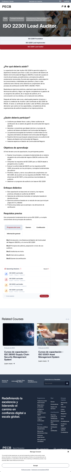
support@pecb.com (62, 449)
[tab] (13, 227)
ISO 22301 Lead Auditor (35, 47)
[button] (68, 452)
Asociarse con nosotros (35, 1)
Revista (11, 1)
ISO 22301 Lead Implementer (35, 43)
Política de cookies (26, 469)
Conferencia (5, 1)
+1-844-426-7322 (43, 449)
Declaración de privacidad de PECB (40, 469)
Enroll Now (45, 296)
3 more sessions (10, 296)
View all (45, 269)
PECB (66, 1)
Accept (35, 465)
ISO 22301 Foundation (35, 39)
